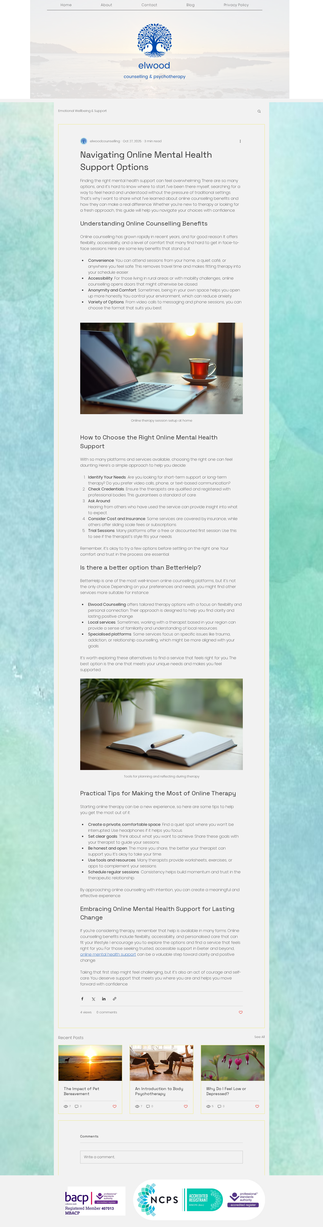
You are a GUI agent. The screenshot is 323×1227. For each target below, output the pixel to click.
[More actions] (240, 141)
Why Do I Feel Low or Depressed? (226, 1091)
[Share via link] (115, 999)
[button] (259, 111)
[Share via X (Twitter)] (93, 999)
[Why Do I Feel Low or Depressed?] (233, 1063)
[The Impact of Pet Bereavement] (90, 1063)
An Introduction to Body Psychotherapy (159, 1091)
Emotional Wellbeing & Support (82, 111)
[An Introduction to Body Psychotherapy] (161, 1063)
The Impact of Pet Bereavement (81, 1091)
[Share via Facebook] (82, 999)
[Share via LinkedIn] (104, 999)
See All (259, 1037)
